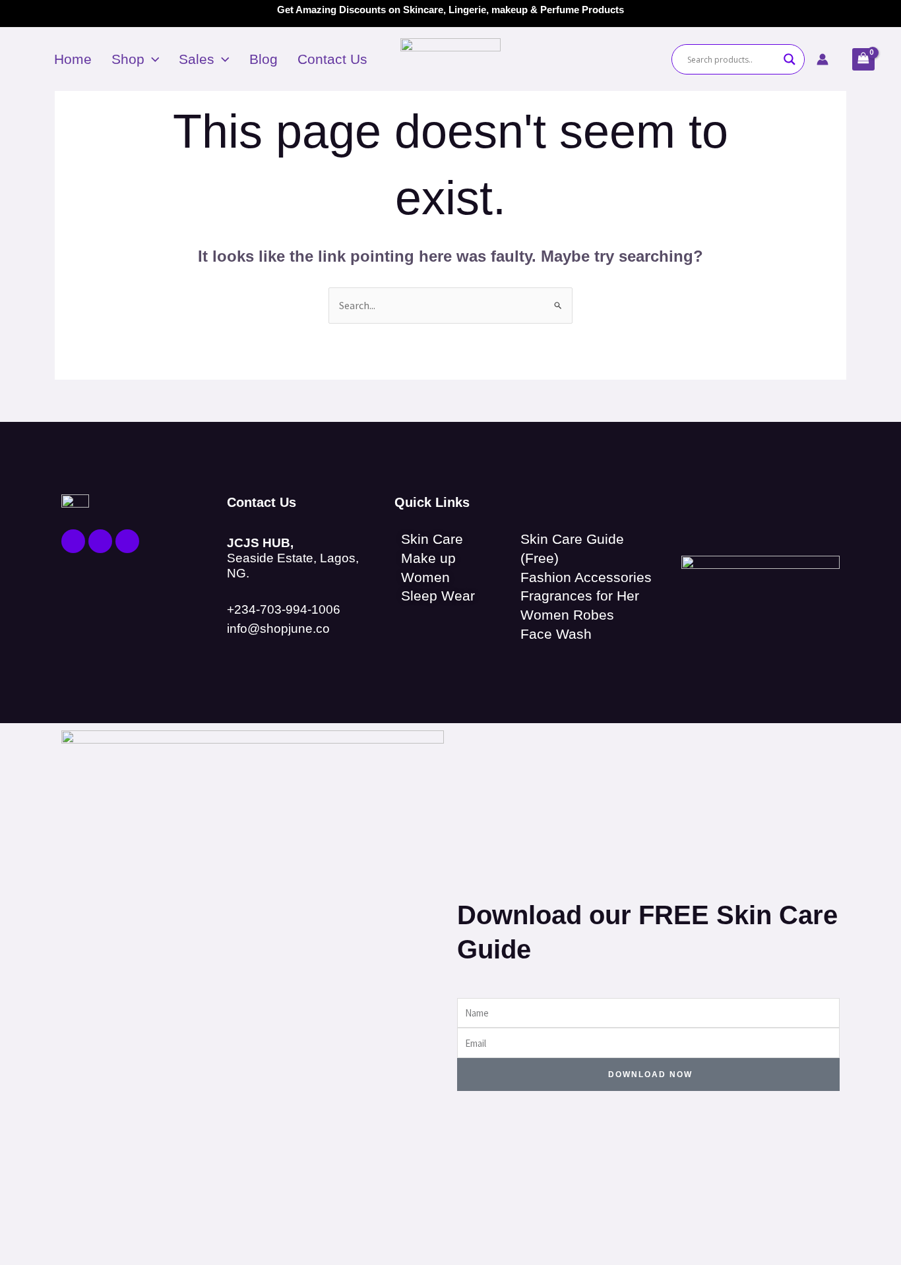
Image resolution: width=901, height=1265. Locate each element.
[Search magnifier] (789, 59)
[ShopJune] (450, 58)
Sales (196, 59)
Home (73, 59)
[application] (152, 59)
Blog (263, 59)
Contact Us (332, 59)
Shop (127, 59)
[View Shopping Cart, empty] (863, 59)
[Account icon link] (822, 59)
